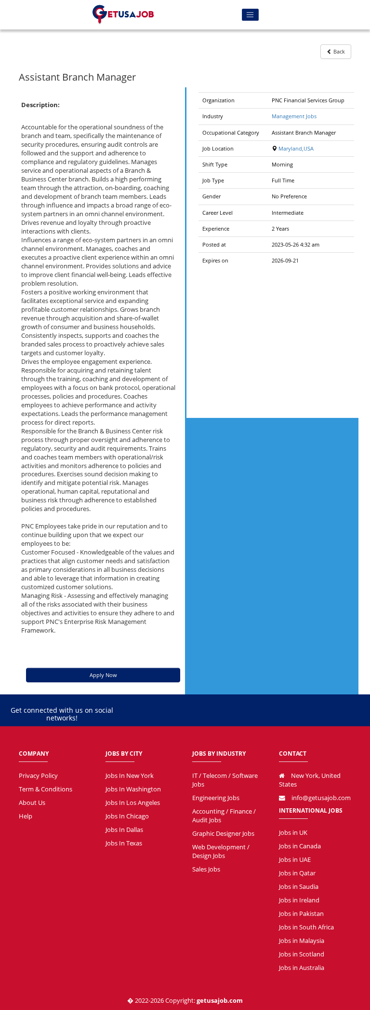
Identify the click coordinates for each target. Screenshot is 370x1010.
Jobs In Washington (133, 789)
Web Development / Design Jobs (221, 851)
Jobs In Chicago (127, 816)
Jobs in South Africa (306, 927)
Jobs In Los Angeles (133, 803)
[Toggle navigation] (250, 15)
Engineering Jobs (215, 798)
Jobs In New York (130, 776)
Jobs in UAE (295, 860)
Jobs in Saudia (298, 887)
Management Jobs (294, 116)
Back (338, 51)
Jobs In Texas (124, 843)
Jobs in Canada (300, 846)
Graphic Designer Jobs (223, 834)
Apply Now (103, 674)
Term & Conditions (45, 789)
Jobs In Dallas (124, 830)
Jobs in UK (293, 833)
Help (25, 816)
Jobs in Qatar (297, 873)
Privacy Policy (38, 776)
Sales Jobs (206, 869)
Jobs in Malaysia (301, 941)
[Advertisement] (276, 340)
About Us (32, 803)
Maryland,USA (295, 148)
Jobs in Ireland (299, 900)
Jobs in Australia (301, 968)
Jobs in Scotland (301, 954)
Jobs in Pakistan (301, 914)
